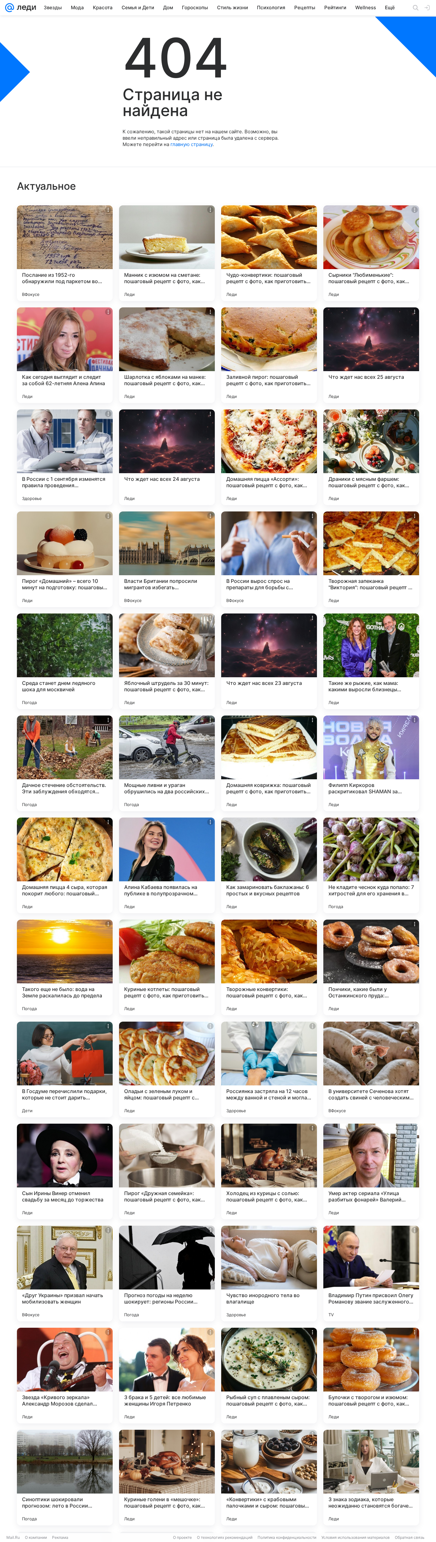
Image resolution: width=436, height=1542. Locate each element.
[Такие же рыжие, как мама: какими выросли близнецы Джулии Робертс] (371, 661)
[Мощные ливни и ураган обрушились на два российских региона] (167, 763)
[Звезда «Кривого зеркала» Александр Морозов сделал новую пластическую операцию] (65, 1375)
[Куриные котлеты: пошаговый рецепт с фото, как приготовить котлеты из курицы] (167, 967)
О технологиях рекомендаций (224, 1537)
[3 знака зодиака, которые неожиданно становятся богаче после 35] (371, 1477)
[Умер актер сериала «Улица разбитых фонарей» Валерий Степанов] (371, 1171)
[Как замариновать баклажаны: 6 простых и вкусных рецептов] (269, 865)
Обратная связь (410, 1537)
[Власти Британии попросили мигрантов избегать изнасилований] (167, 559)
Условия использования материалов (355, 1537)
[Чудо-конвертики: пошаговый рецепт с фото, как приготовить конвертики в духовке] (269, 253)
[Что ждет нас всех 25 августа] (371, 355)
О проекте (182, 1537)
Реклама (60, 1537)
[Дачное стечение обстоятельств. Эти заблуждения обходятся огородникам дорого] (65, 763)
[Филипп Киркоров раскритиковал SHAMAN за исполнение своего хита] (371, 763)
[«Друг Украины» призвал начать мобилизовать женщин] (65, 1273)
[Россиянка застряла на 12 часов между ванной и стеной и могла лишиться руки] (269, 1069)
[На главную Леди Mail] (25, 7)
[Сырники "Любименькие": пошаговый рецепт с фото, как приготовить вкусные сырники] (371, 253)
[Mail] (9, 7)
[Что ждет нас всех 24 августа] (167, 457)
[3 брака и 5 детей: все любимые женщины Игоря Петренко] (167, 1375)
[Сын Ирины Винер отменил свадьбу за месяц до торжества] (65, 1171)
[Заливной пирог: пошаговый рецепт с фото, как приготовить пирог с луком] (269, 355)
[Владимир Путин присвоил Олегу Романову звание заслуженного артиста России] (371, 1273)
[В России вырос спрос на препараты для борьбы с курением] (269, 559)
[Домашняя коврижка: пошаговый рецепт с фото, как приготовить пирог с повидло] (269, 763)
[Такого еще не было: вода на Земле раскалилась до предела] (65, 967)
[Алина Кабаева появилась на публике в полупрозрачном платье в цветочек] (167, 865)
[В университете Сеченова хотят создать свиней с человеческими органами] (371, 1069)
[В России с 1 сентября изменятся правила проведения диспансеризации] (65, 457)
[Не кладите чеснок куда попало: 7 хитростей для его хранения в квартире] (371, 865)
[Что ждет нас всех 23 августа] (269, 661)
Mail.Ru (13, 1537)
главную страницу (191, 144)
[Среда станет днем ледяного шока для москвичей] (65, 661)
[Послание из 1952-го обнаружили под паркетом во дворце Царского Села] (65, 253)
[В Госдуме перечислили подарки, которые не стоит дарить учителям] (65, 1069)
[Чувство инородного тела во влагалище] (269, 1273)
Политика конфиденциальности (287, 1537)
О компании (36, 1537)
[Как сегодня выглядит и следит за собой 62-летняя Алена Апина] (65, 355)
